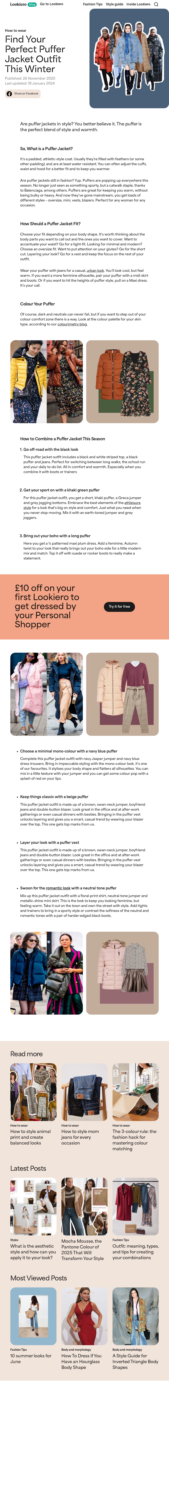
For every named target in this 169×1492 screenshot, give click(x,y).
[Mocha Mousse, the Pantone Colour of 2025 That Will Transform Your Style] (84, 1206)
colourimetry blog (72, 324)
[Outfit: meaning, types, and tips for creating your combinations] (136, 1206)
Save (161, 15)
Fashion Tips (93, 4)
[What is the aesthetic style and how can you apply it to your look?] (33, 1206)
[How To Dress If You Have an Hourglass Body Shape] (84, 1316)
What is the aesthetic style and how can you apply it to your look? (33, 1252)
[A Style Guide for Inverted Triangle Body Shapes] (136, 1316)
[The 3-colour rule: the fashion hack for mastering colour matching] (136, 1092)
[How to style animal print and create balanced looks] (33, 1092)
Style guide (114, 4)
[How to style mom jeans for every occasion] (84, 1092)
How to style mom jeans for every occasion (80, 1138)
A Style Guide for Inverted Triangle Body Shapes (135, 1362)
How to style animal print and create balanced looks (30, 1138)
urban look (95, 271)
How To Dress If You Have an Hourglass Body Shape (81, 1362)
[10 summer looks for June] (33, 1316)
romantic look (58, 888)
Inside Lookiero (138, 4)
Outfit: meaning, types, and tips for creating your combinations (136, 1252)
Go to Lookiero (51, 4)
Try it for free (119, 607)
